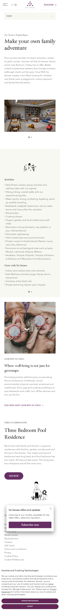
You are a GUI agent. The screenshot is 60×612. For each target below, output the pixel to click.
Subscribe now (30, 525)
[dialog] (30, 520)
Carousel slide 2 (31, 137)
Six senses (30, 4)
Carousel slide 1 (29, 137)
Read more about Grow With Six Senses (22, 405)
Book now (48, 5)
